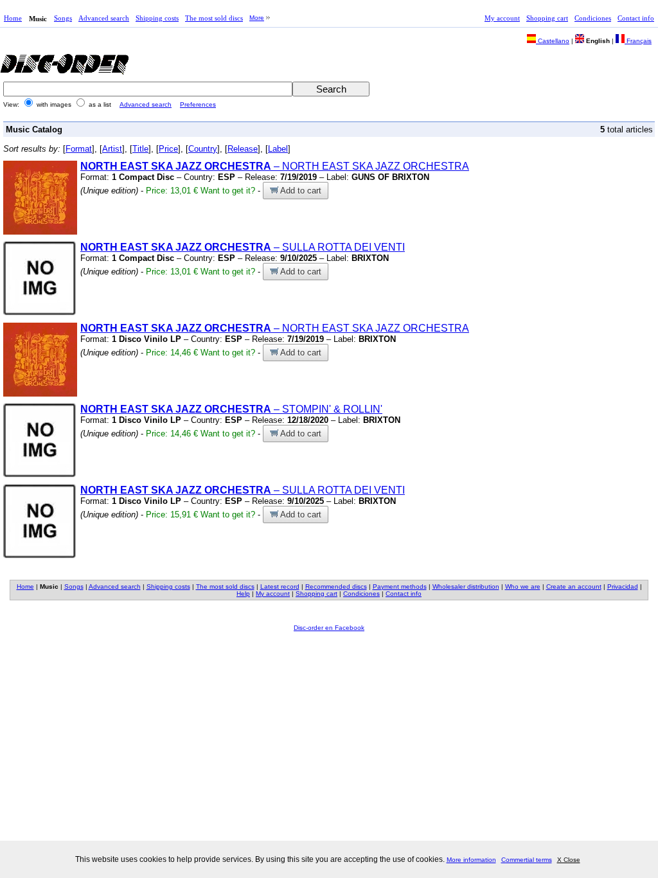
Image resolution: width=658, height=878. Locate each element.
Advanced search (103, 18)
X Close (568, 859)
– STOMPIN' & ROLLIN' (231, 409)
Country (202, 149)
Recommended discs (336, 586)
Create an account (573, 586)
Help (243, 593)
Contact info (636, 18)
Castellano (552, 40)
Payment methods (400, 586)
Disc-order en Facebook (329, 627)
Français (638, 40)
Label (278, 149)
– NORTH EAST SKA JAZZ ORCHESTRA (274, 166)
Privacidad (622, 586)
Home (13, 18)
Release (242, 149)
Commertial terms (526, 859)
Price (168, 149)
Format (79, 149)
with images (54, 104)
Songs (63, 18)
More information (471, 859)
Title (140, 149)
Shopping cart (547, 18)
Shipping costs (157, 18)
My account (502, 18)
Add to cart (299, 190)
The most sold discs (214, 18)
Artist (112, 149)
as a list (100, 104)
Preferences (198, 104)
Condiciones (592, 18)
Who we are (522, 586)
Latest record (279, 586)
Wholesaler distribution (465, 586)
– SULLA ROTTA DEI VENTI (242, 247)
